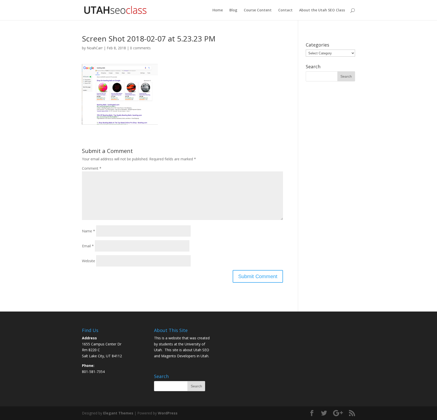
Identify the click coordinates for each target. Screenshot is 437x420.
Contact (285, 10)
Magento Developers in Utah (184, 355)
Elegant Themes (118, 413)
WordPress (168, 413)
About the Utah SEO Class (322, 10)
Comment (91, 168)
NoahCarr (95, 48)
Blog (233, 10)
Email (88, 246)
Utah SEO (201, 349)
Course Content (258, 10)
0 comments (140, 48)
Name (88, 231)
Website (88, 260)
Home (217, 10)
